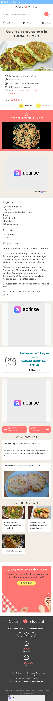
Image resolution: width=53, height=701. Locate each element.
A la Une (11, 23)
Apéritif (37, 90)
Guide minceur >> (13, 2)
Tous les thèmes (15, 673)
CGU (36, 676)
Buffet (29, 90)
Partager (46, 106)
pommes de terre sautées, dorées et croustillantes (38, 525)
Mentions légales (22, 676)
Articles (30, 23)
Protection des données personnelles (26, 682)
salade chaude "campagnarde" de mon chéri (12, 525)
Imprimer (29, 106)
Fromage (13, 93)
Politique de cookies (36, 673)
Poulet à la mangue (13, 551)
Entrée (48, 23)
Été (23, 90)
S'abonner (26, 583)
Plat (19, 90)
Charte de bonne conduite (26, 679)
